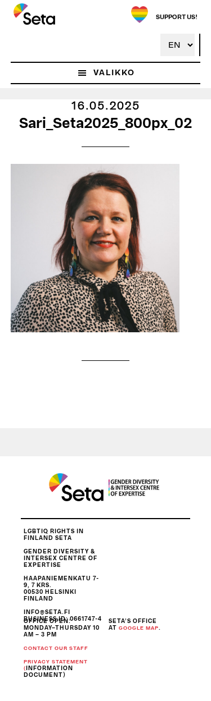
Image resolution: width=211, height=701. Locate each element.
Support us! (176, 17)
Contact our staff (56, 648)
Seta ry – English (34, 14)
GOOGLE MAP (139, 628)
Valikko (114, 73)
